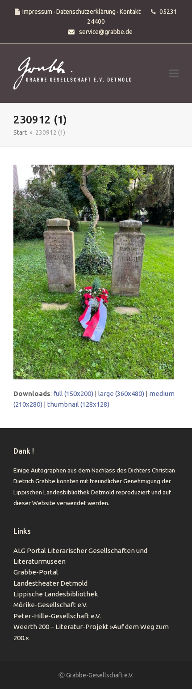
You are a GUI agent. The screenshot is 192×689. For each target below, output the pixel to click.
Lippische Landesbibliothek (55, 594)
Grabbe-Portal (35, 572)
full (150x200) (73, 393)
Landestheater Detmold (50, 583)
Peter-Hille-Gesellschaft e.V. (57, 616)
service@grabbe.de (106, 31)
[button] (174, 73)
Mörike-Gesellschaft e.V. (50, 604)
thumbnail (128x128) (78, 404)
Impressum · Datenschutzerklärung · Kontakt (81, 11)
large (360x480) (121, 393)
